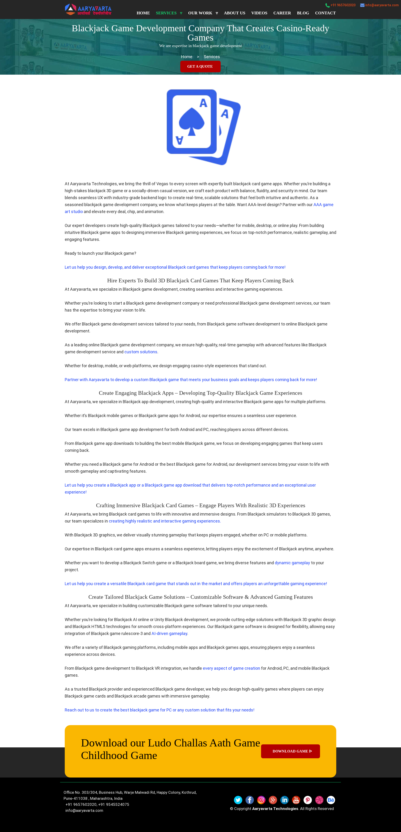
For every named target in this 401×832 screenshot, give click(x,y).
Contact (325, 13)
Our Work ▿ (203, 13)
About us (234, 13)
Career (282, 13)
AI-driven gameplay (169, 633)
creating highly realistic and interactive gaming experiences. (165, 521)
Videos (259, 13)
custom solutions (140, 351)
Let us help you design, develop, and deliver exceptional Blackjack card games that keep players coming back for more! (175, 267)
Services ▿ (169, 13)
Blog (303, 13)
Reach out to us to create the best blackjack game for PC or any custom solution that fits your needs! (159, 710)
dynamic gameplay (292, 562)
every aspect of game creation (231, 668)
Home (143, 13)
